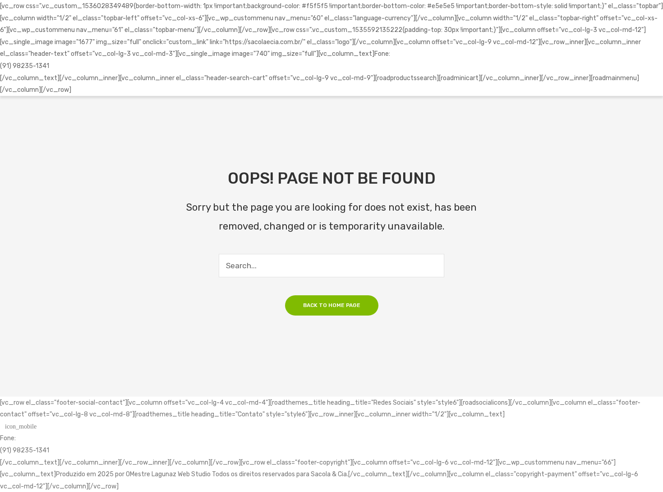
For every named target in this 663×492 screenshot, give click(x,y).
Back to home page (331, 305)
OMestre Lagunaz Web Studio (168, 474)
